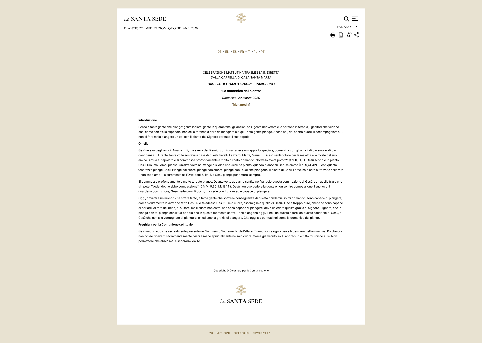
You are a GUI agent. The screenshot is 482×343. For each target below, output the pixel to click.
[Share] (357, 35)
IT (248, 51)
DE (219, 51)
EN (227, 51)
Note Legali (223, 333)
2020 (194, 28)
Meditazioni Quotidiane (167, 28)
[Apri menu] (354, 19)
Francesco (134, 28)
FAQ (211, 333)
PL (255, 51)
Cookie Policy (241, 333)
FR (242, 51)
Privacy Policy (261, 333)
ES (235, 51)
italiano (344, 28)
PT (263, 51)
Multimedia (241, 104)
